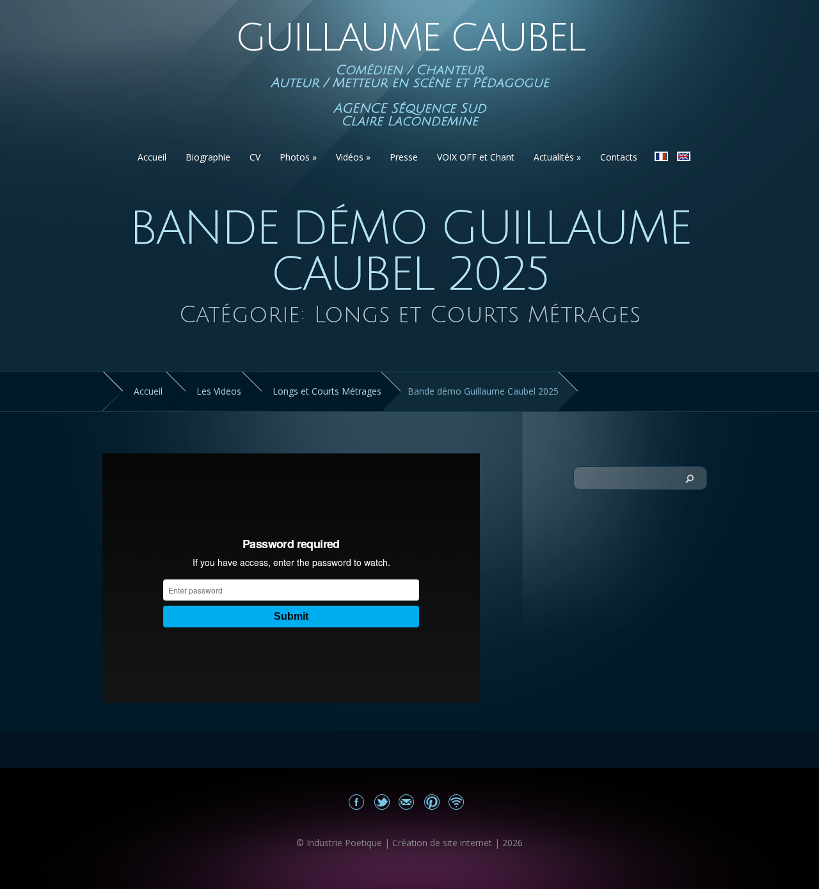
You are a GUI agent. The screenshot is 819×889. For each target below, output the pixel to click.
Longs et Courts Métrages (327, 391)
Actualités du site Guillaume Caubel (457, 802)
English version (683, 156)
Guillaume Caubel (409, 38)
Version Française (661, 156)
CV (255, 157)
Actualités (557, 157)
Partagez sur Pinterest (432, 802)
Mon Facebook (357, 802)
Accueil (152, 157)
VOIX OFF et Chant (475, 157)
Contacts (618, 157)
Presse (404, 157)
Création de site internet (442, 843)
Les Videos (218, 391)
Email (407, 802)
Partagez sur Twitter (382, 802)
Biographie (208, 157)
